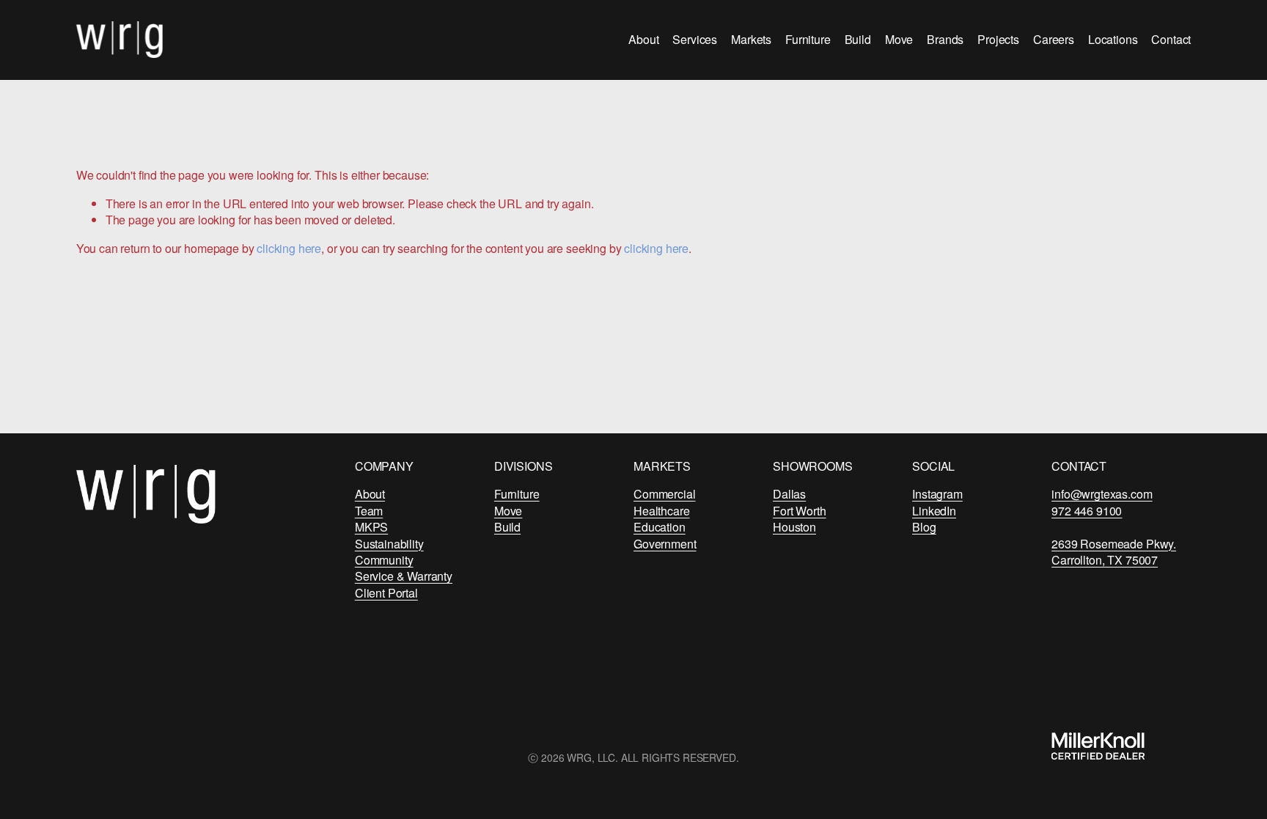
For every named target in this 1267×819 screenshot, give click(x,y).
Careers (1053, 39)
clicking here (289, 248)
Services (694, 39)
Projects (998, 39)
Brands (945, 39)
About (643, 39)
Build (858, 39)
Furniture (808, 39)
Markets (751, 39)
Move (899, 39)
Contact (1171, 39)
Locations (1113, 39)
